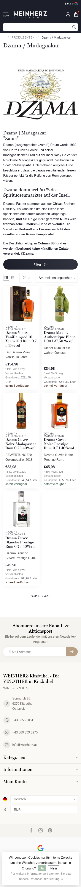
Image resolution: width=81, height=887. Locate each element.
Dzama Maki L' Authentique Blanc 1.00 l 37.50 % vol (60, 337)
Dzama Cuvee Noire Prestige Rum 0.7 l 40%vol (59, 444)
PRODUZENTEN (23, 37)
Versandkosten (14, 373)
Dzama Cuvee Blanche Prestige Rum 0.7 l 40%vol (20, 542)
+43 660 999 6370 (25, 732)
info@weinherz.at (24, 744)
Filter (37, 264)
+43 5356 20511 (23, 720)
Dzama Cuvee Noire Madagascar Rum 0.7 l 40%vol (20, 444)
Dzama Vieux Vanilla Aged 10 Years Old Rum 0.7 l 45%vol (21, 339)
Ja (42, 868)
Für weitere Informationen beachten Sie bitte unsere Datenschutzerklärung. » (41, 876)
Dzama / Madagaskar (56, 37)
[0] (76, 14)
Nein (53, 868)
